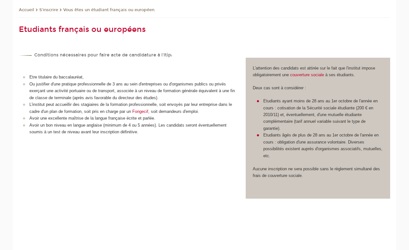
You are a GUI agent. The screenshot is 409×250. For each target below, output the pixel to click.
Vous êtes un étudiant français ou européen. (109, 9)
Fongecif (140, 111)
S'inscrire (48, 9)
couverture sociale (307, 74)
